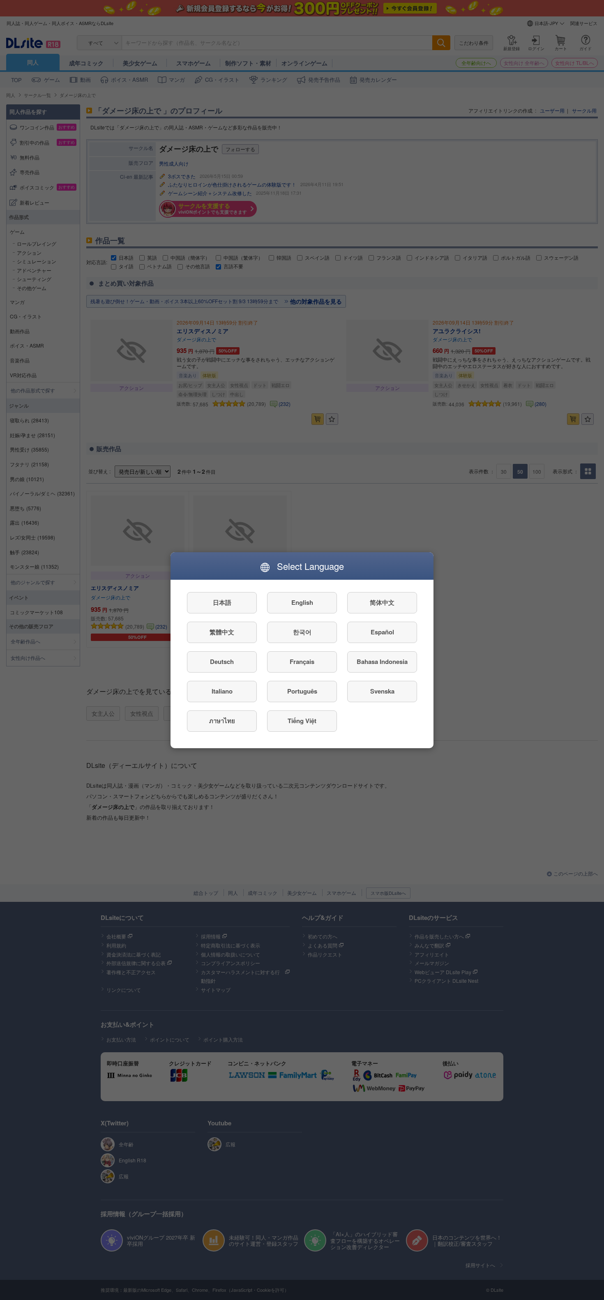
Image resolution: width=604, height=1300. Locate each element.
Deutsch (222, 661)
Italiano (222, 691)
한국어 (302, 631)
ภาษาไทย (222, 720)
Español (382, 631)
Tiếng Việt (302, 720)
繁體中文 (222, 631)
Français (302, 661)
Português (302, 691)
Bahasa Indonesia (382, 661)
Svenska (382, 691)
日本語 (222, 602)
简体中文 (382, 602)
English (302, 602)
